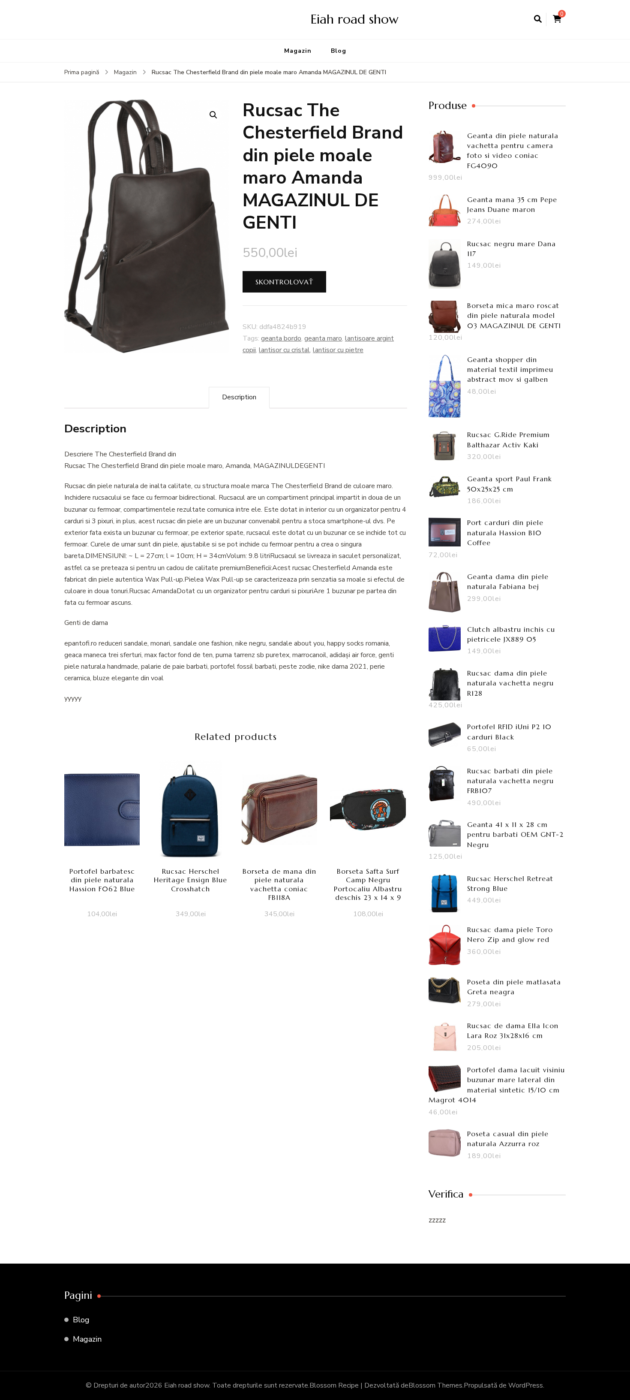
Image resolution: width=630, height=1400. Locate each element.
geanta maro (323, 338)
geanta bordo (281, 338)
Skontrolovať (284, 282)
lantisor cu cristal (284, 350)
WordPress (525, 1385)
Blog (338, 51)
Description (239, 397)
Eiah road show (355, 19)
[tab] (239, 397)
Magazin (298, 51)
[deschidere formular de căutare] (538, 19)
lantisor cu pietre (338, 350)
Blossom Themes (435, 1385)
